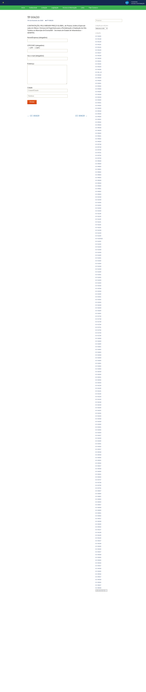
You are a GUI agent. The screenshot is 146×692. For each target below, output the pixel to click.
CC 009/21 (98, 188)
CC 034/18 (98, 568)
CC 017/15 (98, 316)
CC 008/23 (98, 175)
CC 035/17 (98, 577)
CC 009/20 (98, 186)
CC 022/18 (98, 402)
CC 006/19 (98, 130)
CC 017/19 (98, 321)
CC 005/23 (98, 125)
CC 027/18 (98, 482)
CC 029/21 (98, 513)
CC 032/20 (98, 546)
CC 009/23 (98, 194)
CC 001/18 (98, 39)
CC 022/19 (98, 405)
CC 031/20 (98, 535)
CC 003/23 (98, 89)
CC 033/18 (98, 554)
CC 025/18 (98, 452)
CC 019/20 (98, 360)
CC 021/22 (98, 394)
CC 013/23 (98, 263)
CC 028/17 (98, 491)
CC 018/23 (98, 352)
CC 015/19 (98, 291)
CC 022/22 (98, 413)
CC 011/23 (98, 227)
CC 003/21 (98, 83)
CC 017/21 (98, 327)
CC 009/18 (98, 180)
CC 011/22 (98, 224)
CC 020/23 (98, 382)
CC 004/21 (98, 102)
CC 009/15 (98, 177)
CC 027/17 (98, 480)
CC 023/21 (98, 427)
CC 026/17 (98, 466)
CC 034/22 (98, 571)
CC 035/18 (98, 579)
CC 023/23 (98, 432)
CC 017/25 (98, 335)
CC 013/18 (98, 249)
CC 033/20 (98, 557)
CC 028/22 (98, 499)
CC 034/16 (98, 563)
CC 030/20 (98, 524)
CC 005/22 (98, 122)
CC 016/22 (98, 36)
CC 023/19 (98, 421)
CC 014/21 (98, 274)
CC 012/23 (98, 247)
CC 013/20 (98, 255)
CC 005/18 (98, 111)
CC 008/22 (98, 172)
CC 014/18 (98, 266)
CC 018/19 (98, 341)
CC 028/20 (98, 493)
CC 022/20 (98, 407)
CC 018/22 (98, 349)
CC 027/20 (98, 485)
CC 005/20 (98, 116)
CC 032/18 (98, 543)
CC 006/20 (98, 133)
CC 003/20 (33, 116)
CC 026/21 (98, 474)
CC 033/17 (98, 552)
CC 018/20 (98, 344)
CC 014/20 (98, 272)
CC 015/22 (98, 299)
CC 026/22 (98, 477)
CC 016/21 (98, 313)
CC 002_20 (98, 72)
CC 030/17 (98, 518)
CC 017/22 (98, 330)
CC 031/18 (98, 532)
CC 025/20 (98, 457)
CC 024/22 (98, 446)
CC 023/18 (98, 419)
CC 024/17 (98, 435)
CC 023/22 (98, 430)
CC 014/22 (98, 277)
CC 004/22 (98, 105)
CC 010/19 (98, 200)
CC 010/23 (98, 211)
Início (23, 8)
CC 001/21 (98, 44)
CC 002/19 (98, 58)
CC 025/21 (98, 460)
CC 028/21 (98, 496)
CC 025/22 (98, 463)
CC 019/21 (98, 363)
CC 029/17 (98, 504)
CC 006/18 (98, 127)
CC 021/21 (98, 391)
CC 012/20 (98, 236)
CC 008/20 (98, 166)
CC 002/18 (98, 55)
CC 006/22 (98, 139)
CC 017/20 (98, 324)
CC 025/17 (98, 449)
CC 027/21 (98, 488)
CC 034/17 (98, 565)
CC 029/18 (98, 507)
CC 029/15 (98, 502)
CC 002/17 (98, 53)
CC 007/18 (98, 144)
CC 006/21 (98, 136)
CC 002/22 (98, 64)
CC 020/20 (98, 374)
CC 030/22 (98, 527)
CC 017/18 (98, 319)
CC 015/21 (98, 297)
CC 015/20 (98, 294)
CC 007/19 (98, 147)
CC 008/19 (98, 163)
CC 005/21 (98, 119)
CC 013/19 (98, 252)
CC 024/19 (98, 438)
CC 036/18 (98, 588)
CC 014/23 (98, 280)
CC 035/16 (98, 574)
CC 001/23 (98, 50)
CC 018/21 (98, 346)
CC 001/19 (98, 41)
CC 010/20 (98, 202)
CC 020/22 (98, 380)
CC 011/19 (98, 216)
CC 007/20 (98, 150)
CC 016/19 (98, 308)
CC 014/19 (98, 269)
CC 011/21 (98, 222)
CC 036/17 (98, 585)
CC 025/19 (98, 455)
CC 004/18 (98, 94)
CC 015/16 (98, 285)
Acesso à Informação (70, 8)
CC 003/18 (98, 75)
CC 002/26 (98, 69)
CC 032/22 (98, 549)
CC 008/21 (98, 169)
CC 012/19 (98, 233)
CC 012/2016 (99, 238)
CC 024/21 (98, 443)
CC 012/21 (98, 241)
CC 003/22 (98, 86)
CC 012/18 (98, 230)
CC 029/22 (98, 516)
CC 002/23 (98, 66)
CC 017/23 (98, 333)
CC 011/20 (98, 219)
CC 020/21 (98, 377)
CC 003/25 (98, 91)
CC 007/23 (98, 158)
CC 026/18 (98, 468)
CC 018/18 (98, 338)
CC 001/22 (98, 47)
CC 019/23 (98, 369)
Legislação (54, 8)
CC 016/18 (98, 305)
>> (106, 590)
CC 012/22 (98, 244)
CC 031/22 (98, 538)
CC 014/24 (98, 283)
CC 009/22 (98, 191)
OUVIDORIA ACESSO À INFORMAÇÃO (138, 2)
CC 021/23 (98, 396)
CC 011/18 (98, 213)
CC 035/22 (98, 582)
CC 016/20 (98, 310)
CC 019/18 (98, 355)
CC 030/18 (98, 521)
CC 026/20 (98, 471)
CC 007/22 (98, 155)
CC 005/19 (98, 114)
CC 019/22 (98, 366)
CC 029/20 (98, 510)
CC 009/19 (98, 183)
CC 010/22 (98, 208)
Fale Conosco (93, 8)
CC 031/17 (98, 529)
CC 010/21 (98, 205)
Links (82, 8)
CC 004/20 (81, 116)
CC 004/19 (98, 97)
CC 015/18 (98, 288)
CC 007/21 (98, 152)
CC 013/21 (98, 258)
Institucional (33, 8)
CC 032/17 (98, 541)
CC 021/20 (98, 388)
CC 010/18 (98, 197)
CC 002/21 (98, 61)
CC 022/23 (98, 416)
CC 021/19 (98, 385)
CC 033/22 (98, 560)
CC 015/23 (98, 302)
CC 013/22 (98, 260)
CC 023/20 (98, 424)
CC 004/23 (98, 108)
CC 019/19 (98, 358)
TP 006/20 (50, 20)
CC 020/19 (98, 371)
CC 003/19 (98, 78)
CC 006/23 (98, 141)
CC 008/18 (98, 161)
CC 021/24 (98, 399)
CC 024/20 (98, 441)
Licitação (44, 8)
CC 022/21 (98, 410)
